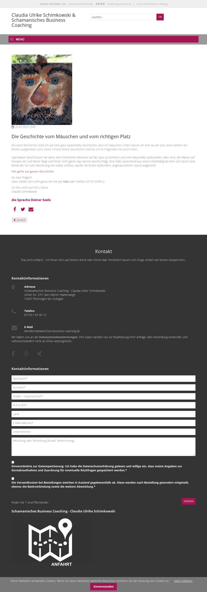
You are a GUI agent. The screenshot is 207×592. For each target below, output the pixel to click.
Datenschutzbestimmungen (58, 337)
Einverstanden (104, 586)
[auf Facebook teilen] (15, 209)
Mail (65, 181)
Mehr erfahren (183, 581)
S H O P (100, 4)
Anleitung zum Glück (119, 4)
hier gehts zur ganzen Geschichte (33, 171)
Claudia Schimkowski (81, 4)
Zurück (21, 220)
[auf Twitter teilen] (23, 209)
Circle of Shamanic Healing (151, 4)
